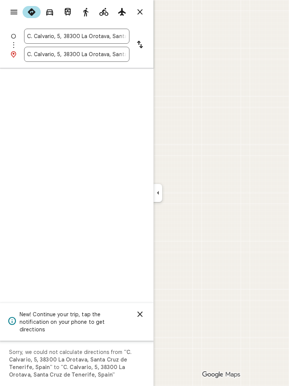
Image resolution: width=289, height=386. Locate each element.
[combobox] (76, 36)
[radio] (32, 12)
